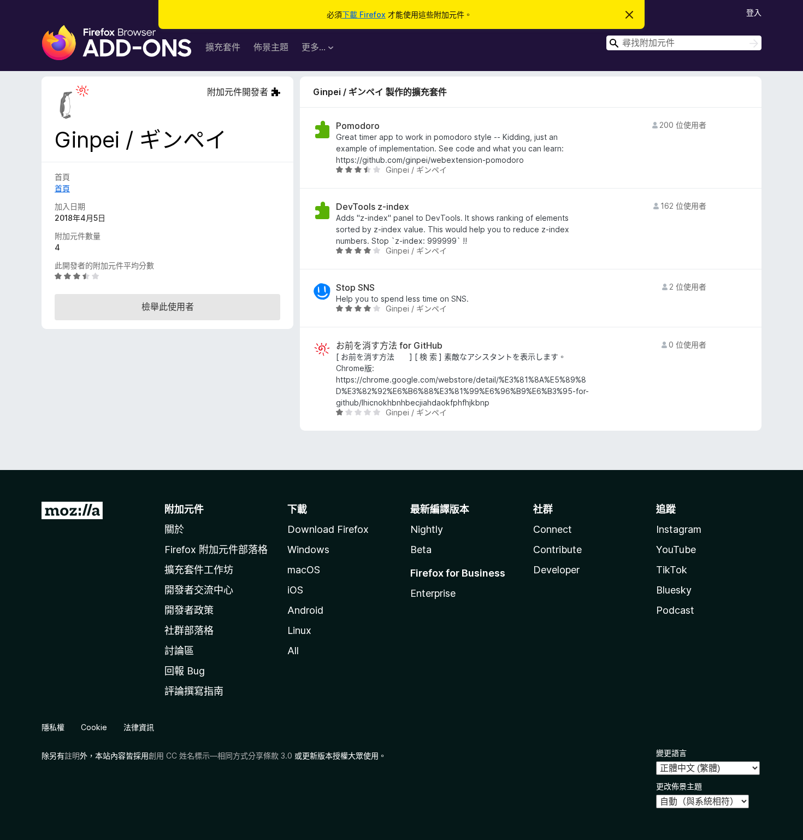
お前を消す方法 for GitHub (389, 345)
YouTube (676, 549)
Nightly (426, 529)
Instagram (678, 529)
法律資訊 (138, 727)
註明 (72, 755)
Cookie (94, 727)
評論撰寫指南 (193, 691)
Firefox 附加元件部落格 (216, 549)
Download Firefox (328, 529)
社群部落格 (189, 630)
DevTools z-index (372, 207)
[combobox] (683, 43)
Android (305, 610)
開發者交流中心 (198, 590)
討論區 (179, 650)
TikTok (671, 569)
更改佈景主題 (679, 786)
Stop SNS (355, 288)
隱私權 (53, 727)
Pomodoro (358, 126)
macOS (303, 569)
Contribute (557, 549)
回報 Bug (184, 671)
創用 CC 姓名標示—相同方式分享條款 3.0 (220, 755)
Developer (556, 569)
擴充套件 (222, 47)
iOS (295, 590)
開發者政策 (189, 610)
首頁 (62, 188)
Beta (421, 549)
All (293, 650)
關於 (174, 529)
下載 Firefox (364, 14)
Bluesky (674, 590)
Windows (308, 549)
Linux (299, 630)
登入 (753, 12)
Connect (552, 529)
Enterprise (433, 593)
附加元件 (184, 509)
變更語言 (671, 752)
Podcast (675, 610)
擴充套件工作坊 (198, 569)
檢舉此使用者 (167, 306)
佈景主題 (270, 47)
